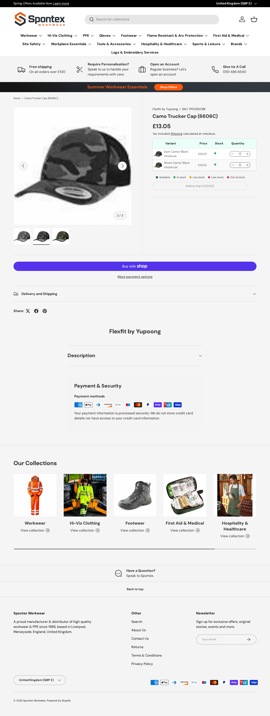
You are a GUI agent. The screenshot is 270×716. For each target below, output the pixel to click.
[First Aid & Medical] (184, 495)
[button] (254, 19)
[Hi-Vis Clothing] (85, 495)
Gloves (105, 35)
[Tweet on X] (28, 311)
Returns (137, 647)
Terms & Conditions (146, 655)
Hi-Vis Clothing (60, 35)
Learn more (61, 3)
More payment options (135, 277)
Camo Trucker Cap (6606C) (41, 98)
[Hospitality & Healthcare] (234, 495)
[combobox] (152, 19)
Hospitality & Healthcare (161, 44)
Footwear (129, 35)
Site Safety (31, 44)
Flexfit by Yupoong (165, 109)
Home (17, 98)
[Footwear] (135, 495)
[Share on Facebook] (36, 311)
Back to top (135, 589)
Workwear (28, 35)
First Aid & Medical (228, 35)
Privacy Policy (142, 664)
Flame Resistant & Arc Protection (175, 35)
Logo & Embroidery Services (135, 52)
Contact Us (140, 638)
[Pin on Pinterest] (44, 311)
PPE (86, 35)
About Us (138, 630)
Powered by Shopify (59, 700)
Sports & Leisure (206, 44)
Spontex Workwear (34, 700)
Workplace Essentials (68, 44)
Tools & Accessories (114, 44)
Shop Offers (168, 87)
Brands (236, 44)
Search (136, 621)
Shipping (176, 134)
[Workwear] (35, 495)
